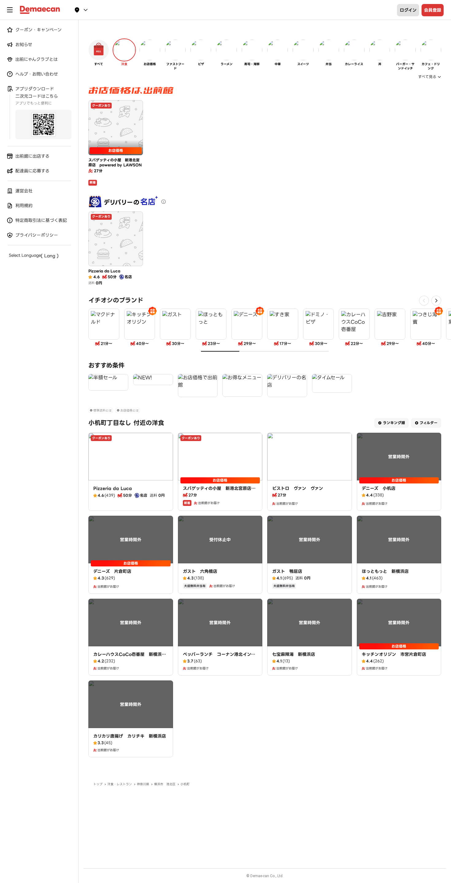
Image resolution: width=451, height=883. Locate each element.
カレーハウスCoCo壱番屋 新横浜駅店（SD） (129, 657)
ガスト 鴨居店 (287, 571)
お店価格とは (129, 410)
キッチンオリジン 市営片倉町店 (394, 654)
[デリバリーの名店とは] (163, 202)
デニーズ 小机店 (378, 488)
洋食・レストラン (119, 784)
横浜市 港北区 (164, 784)
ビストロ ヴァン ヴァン (297, 488)
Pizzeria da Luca (112, 488)
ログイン (408, 10)
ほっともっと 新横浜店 (385, 571)
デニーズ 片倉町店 (112, 571)
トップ (97, 784)
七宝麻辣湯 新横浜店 (293, 654)
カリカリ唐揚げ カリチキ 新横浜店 (129, 736)
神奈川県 (143, 784)
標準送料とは (102, 410)
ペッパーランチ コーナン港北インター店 (219, 657)
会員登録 (432, 10)
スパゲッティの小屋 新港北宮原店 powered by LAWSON (219, 491)
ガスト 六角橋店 (200, 571)
